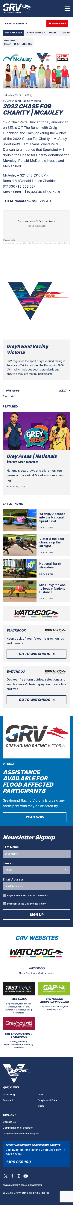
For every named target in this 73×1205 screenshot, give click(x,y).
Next (63, 390)
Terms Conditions (38, 895)
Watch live (59, 23)
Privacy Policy (38, 903)
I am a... (8, 863)
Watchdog (9, 1094)
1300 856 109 (18, 1162)
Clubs (41, 1105)
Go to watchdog (34, 654)
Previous (12, 390)
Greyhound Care (47, 1100)
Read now (34, 817)
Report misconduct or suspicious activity (33, 1145)
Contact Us (9, 1121)
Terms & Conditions (31, 1185)
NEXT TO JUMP (13, 32)
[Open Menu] (67, 8)
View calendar (14, 23)
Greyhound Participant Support (21, 1133)
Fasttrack (8, 1100)
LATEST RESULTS (35, 32)
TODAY (52, 32)
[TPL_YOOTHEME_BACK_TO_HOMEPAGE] (17, 8)
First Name (11, 847)
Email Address (13, 879)
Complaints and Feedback (18, 1127)
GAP (40, 1094)
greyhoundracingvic (12, 243)
